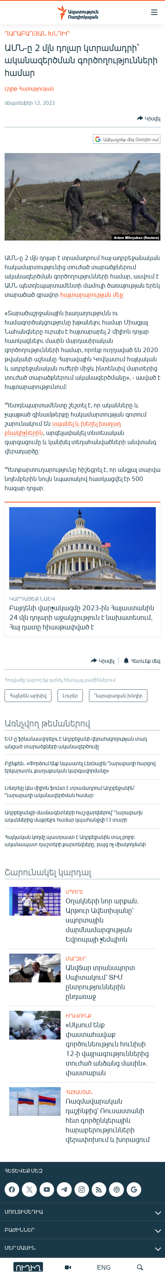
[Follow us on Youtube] (47, 1189)
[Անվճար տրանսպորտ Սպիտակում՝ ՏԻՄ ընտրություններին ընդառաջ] (35, 968)
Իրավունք (78, 1016)
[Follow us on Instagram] (81, 1189)
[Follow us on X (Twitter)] (29, 1189)
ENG (104, 1267)
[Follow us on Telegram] (64, 1189)
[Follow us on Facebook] (12, 1189)
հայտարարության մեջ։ (92, 294)
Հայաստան (79, 1092)
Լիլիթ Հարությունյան (29, 88)
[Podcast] (116, 1189)
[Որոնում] (140, 1267)
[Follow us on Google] (134, 1189)
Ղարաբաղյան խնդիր (37, 33)
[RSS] (99, 1189)
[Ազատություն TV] (67, 1267)
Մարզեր (76, 959)
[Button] (148, 118)
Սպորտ (74, 892)
